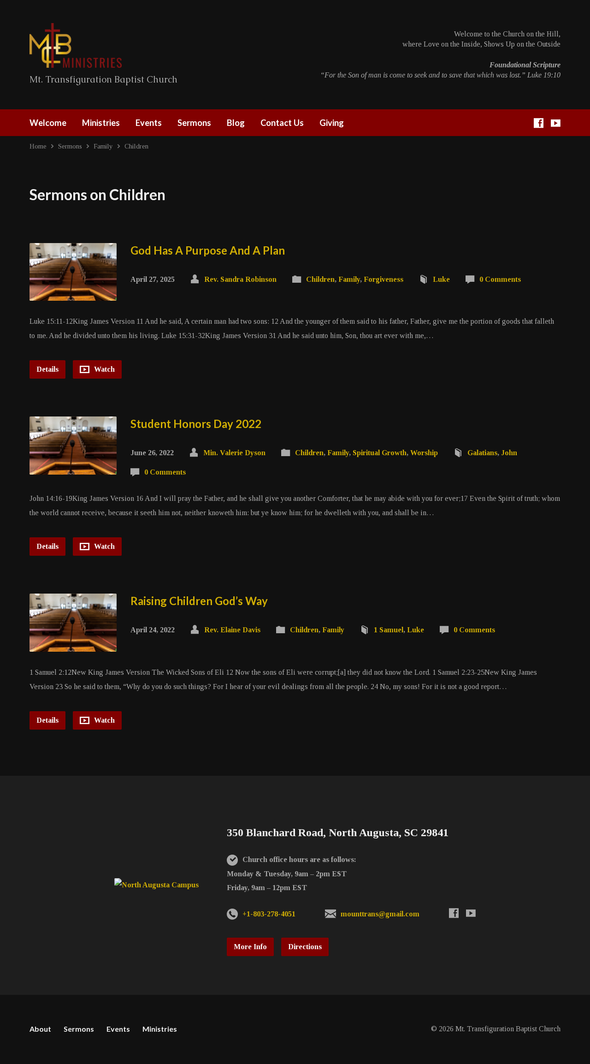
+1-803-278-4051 (268, 914)
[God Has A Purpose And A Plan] (73, 293)
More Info (250, 947)
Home (38, 146)
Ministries (101, 123)
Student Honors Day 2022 (195, 423)
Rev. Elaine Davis (232, 630)
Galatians (482, 453)
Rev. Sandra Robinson (240, 279)
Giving (331, 123)
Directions (305, 947)
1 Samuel (388, 630)
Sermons (194, 123)
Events (149, 123)
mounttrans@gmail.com (380, 914)
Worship (424, 453)
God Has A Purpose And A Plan (207, 250)
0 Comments (500, 279)
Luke (441, 279)
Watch (103, 369)
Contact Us (282, 123)
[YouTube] (555, 123)
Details (47, 369)
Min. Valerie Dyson (234, 453)
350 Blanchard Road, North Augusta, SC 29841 (337, 832)
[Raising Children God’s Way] (73, 644)
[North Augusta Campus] (156, 885)
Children (136, 146)
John (509, 453)
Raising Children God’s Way (199, 600)
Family (103, 146)
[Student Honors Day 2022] (73, 467)
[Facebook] (538, 123)
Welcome (48, 123)
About (40, 1028)
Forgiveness (383, 279)
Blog (236, 123)
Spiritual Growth (380, 453)
